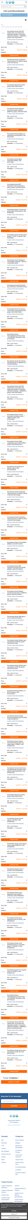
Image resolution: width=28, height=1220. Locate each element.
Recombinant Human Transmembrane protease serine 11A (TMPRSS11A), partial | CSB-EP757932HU (16, 336)
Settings (14, 1211)
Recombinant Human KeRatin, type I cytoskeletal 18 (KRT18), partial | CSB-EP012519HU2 (16, 642)
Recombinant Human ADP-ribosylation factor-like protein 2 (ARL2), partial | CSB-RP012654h (16, 186)
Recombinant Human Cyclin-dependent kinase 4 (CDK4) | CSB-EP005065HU (16, 919)
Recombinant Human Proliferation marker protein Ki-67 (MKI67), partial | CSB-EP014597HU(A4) (17, 518)
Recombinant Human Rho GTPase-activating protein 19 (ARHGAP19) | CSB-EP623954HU (16, 362)
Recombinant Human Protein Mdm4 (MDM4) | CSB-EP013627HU (16, 543)
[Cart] (26, 2)
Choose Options (14, 55)
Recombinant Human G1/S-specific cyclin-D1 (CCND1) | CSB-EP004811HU (16, 971)
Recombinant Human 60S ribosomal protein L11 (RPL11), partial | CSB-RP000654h (17, 236)
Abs (2, 1140)
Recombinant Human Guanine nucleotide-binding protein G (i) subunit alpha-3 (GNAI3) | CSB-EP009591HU (15, 743)
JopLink (17, 1185)
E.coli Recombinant (20, 1167)
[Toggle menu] (2, 2)
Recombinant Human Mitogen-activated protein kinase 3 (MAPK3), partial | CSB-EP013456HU (17, 593)
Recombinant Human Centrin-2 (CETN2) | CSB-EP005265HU (15, 869)
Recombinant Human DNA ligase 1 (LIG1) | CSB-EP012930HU (16, 617)
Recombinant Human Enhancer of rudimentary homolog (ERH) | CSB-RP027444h (16, 135)
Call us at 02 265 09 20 (14, 1125)
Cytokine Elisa (19, 1159)
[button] (25, 20)
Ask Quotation (5, 1151)
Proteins (3, 1148)
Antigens (17, 1143)
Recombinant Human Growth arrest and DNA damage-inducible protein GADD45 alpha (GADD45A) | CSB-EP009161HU (16, 770)
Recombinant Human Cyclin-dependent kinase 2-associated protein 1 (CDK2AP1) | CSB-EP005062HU (15, 945)
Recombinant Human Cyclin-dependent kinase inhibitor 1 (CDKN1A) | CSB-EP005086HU (15, 894)
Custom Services (6, 1154)
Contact (3, 1157)
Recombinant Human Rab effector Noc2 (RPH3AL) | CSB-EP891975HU (17, 286)
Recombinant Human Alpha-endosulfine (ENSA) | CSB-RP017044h (14, 160)
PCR (2, 1145)
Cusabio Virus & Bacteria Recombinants (19, 1195)
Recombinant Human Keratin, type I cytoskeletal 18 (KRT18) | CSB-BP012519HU (16, 1052)
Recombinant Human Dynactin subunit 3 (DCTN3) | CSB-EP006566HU (15, 820)
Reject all (14, 1214)
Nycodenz (4, 1143)
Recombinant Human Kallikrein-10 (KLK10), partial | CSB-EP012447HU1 (16, 692)
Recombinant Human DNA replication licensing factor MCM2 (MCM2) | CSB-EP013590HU (16, 567)
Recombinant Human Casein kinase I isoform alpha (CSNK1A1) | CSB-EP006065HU (17, 845)
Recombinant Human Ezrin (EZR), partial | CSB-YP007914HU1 (16, 85)
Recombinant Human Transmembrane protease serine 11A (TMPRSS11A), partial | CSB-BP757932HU (16, 997)
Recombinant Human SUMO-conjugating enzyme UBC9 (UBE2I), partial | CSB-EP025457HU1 (16, 443)
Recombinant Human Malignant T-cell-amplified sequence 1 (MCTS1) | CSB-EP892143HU (16, 261)
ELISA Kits (18, 1170)
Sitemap (3, 1162)
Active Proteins (19, 1140)
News (3, 1159)
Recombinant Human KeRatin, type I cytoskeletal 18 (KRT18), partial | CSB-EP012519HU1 (16, 667)
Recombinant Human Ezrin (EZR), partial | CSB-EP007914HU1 (16, 795)
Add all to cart (14, 1082)
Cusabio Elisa (5, 1195)
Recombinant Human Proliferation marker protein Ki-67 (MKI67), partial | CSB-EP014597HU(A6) (17, 493)
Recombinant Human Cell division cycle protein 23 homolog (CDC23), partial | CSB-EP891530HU (16, 310)
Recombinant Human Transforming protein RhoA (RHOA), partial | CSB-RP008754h (16, 211)
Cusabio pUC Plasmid (7, 1202)
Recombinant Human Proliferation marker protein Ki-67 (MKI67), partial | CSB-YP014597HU (17, 61)
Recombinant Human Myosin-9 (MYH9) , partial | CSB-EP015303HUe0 (15, 468)
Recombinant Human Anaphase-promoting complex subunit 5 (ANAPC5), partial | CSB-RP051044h (17, 110)
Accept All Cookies (14, 1217)
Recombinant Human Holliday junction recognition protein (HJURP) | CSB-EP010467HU (17, 717)
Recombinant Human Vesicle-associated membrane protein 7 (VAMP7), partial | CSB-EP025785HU (15, 417)
